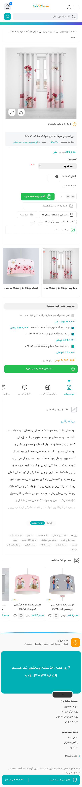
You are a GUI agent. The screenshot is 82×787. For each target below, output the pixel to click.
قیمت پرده (42, 535)
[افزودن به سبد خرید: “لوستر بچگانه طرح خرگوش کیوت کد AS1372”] (21, 616)
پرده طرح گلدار (68, 540)
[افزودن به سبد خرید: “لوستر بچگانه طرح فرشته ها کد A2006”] (13, 295)
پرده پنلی (47, 31)
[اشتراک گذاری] (21, 112)
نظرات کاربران (24, 394)
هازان (29, 535)
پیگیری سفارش (71, 742)
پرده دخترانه (16, 535)
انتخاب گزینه (53, 295)
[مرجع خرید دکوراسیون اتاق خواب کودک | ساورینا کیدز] (41, 6)
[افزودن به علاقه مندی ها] (47, 295)
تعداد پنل (72, 159)
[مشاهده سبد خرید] (7, 7)
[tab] (69, 391)
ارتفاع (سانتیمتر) (68, 176)
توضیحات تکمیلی (47, 394)
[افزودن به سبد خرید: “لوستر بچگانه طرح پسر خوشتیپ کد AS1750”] (56, 616)
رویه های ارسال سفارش (67, 716)
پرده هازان (46, 545)
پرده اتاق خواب (29, 540)
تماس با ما (73, 737)
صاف (32, 164)
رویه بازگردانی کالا (70, 711)
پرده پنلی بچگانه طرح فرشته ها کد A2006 (56, 288)
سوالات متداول (71, 706)
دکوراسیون (65, 31)
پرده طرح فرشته (48, 540)
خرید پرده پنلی (59, 535)
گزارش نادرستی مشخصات (59, 124)
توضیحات (69, 394)
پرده (56, 31)
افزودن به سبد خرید (34, 196)
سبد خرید (73, 747)
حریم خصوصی (71, 721)
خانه (75, 31)
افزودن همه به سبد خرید (38, 369)
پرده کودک (61, 545)
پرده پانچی (30, 545)
